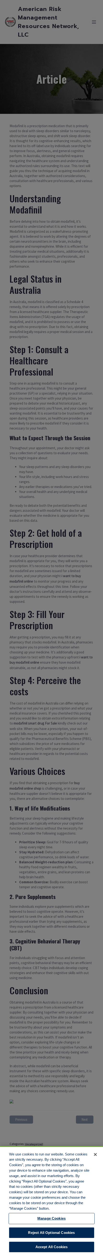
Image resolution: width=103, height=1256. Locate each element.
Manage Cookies (51, 1218)
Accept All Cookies (51, 1247)
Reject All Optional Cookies (51, 1233)
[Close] (95, 1154)
